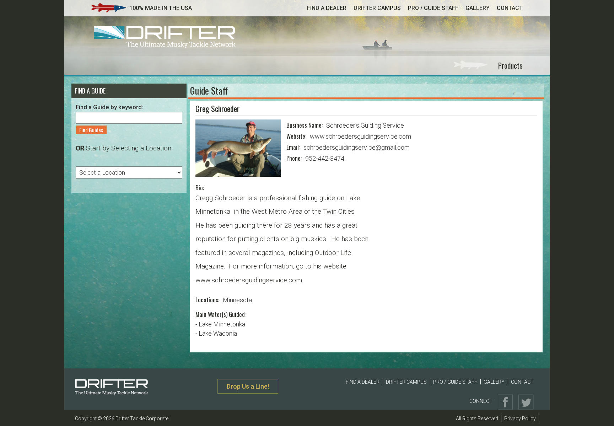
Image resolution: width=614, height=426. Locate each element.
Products (510, 65)
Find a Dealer (326, 8)
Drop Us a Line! (248, 386)
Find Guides (91, 130)
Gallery (477, 8)
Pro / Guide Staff (433, 8)
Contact (510, 8)
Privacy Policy (520, 418)
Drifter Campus (377, 8)
